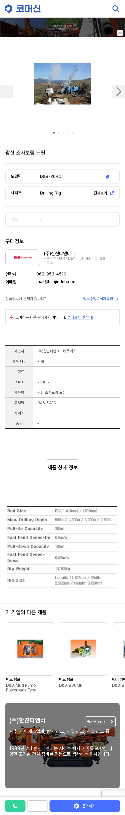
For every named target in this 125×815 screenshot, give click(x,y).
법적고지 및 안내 (80, 317)
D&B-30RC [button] (50, 176)
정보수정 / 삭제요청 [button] (98, 298)
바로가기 (70, 351)
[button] (113, 758)
